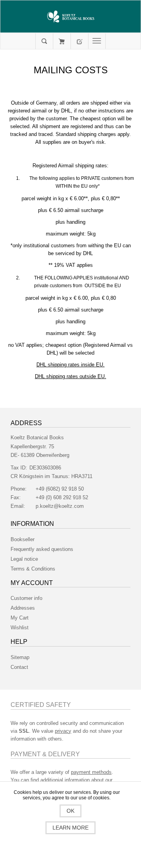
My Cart (61, 41)
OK (70, 811)
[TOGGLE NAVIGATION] (97, 41)
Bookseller (22, 539)
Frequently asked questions (42, 549)
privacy (63, 731)
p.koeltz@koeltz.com (60, 506)
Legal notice (24, 559)
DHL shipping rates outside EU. (70, 376)
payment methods (91, 772)
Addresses (23, 608)
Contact (19, 667)
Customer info (26, 598)
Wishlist (20, 627)
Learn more (70, 827)
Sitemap (20, 657)
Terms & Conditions (33, 569)
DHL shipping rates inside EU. (70, 365)
